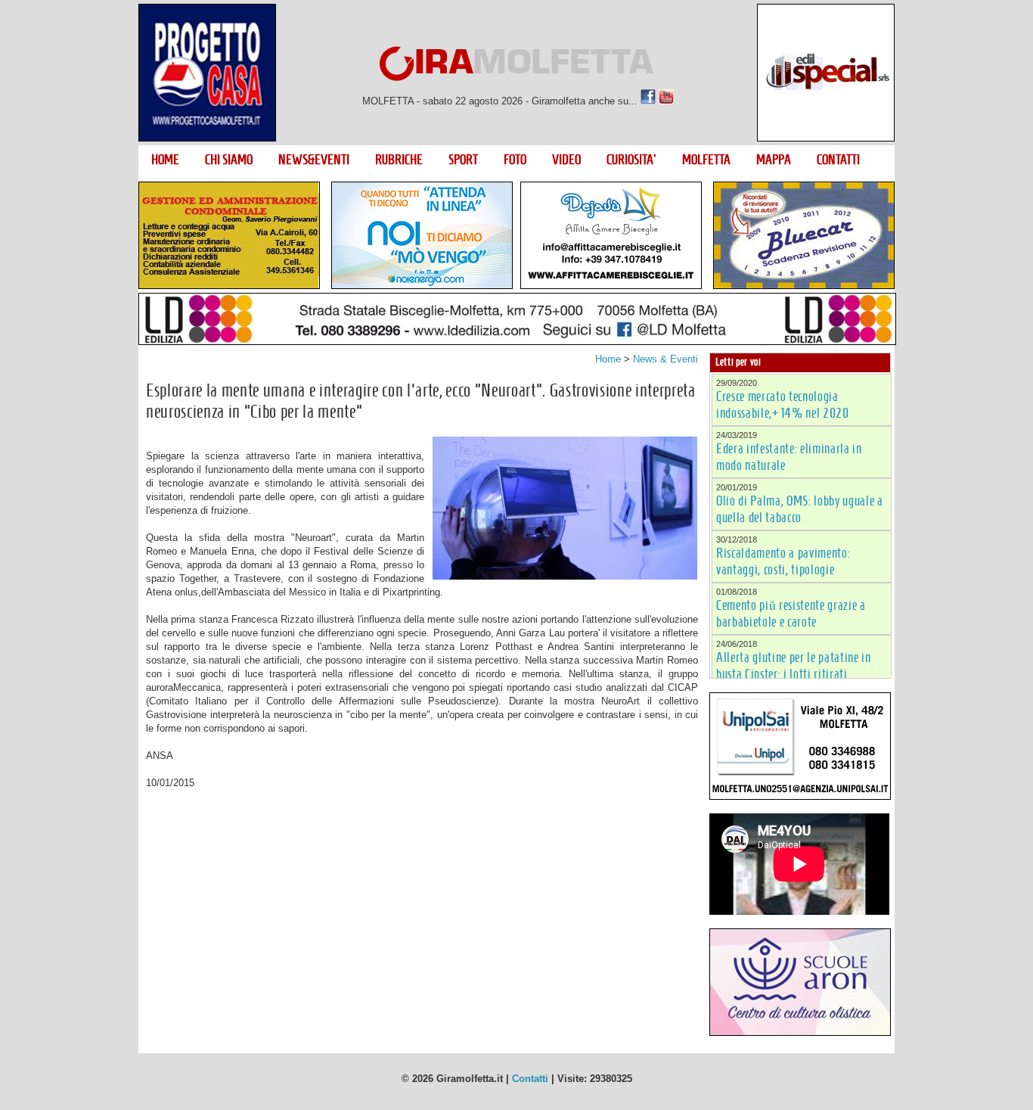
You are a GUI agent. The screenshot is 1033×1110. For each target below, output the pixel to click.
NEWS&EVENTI (313, 159)
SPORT (463, 159)
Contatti (530, 1078)
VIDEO (566, 159)
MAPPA (773, 159)
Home (608, 359)
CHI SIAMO (229, 159)
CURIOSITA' (631, 159)
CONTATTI (838, 159)
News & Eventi (665, 359)
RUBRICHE (399, 159)
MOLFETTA (706, 159)
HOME (165, 159)
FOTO (515, 159)
